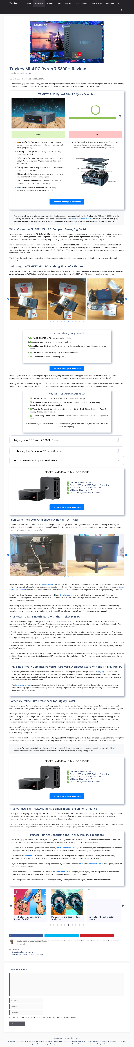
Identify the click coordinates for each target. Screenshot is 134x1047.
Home (29, 3)
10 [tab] (83, 322)
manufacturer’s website (82, 218)
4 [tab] (61, 322)
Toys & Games (96, 3)
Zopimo (14, 3)
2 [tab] (54, 322)
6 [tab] (68, 322)
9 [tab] (79, 322)
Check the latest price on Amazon (67, 202)
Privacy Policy (69, 1038)
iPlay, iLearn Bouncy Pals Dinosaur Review (104, 902)
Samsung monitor (22, 685)
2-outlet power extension (70, 595)
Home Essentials (81, 3)
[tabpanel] (28, 299)
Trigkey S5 (102, 671)
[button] (67, 440)
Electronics (39, 3)
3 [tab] (57, 322)
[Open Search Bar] (122, 10)
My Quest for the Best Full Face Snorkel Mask (29, 902)
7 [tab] (72, 322)
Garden (68, 3)
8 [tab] (76, 322)
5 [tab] (65, 322)
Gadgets (50, 3)
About (120, 3)
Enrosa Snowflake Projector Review (67, 902)
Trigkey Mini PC (46, 584)
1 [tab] (50, 322)
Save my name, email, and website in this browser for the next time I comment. (44, 1017)
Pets (59, 3)
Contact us (110, 3)
